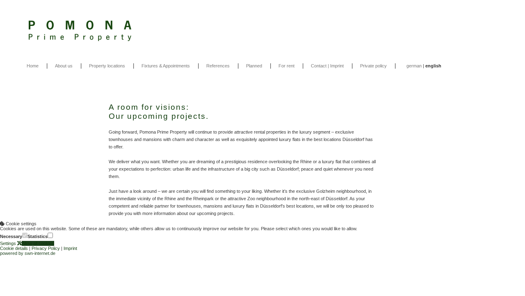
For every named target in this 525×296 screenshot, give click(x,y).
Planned (254, 65)
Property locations (107, 65)
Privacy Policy (46, 248)
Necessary (11, 236)
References (218, 65)
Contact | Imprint (327, 65)
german (414, 65)
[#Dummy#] (262, 31)
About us (64, 65)
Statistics (37, 236)
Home (33, 65)
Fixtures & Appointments (166, 65)
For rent (286, 65)
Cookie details (14, 248)
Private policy (373, 65)
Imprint (70, 248)
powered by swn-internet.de (27, 253)
